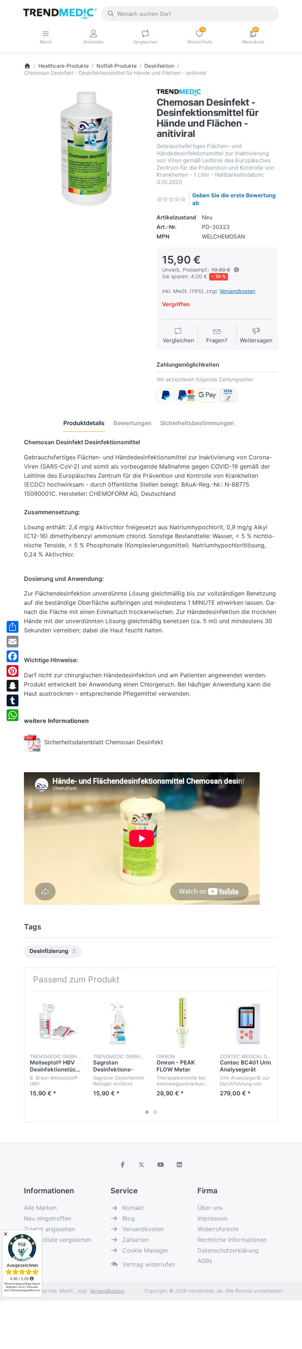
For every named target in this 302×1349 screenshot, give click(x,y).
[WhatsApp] (12, 715)
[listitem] (84, 148)
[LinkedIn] (180, 1164)
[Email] (12, 641)
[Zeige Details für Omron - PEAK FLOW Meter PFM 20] (182, 1023)
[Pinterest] (12, 671)
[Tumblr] (12, 700)
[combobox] (190, 13)
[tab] (84, 423)
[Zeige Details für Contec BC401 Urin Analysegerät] (246, 1023)
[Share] (12, 626)
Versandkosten (237, 291)
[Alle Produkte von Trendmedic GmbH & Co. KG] (179, 91)
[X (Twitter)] (141, 1164)
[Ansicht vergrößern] (84, 148)
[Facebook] (12, 656)
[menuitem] (52, 951)
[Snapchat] (12, 685)
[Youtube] (160, 1164)
